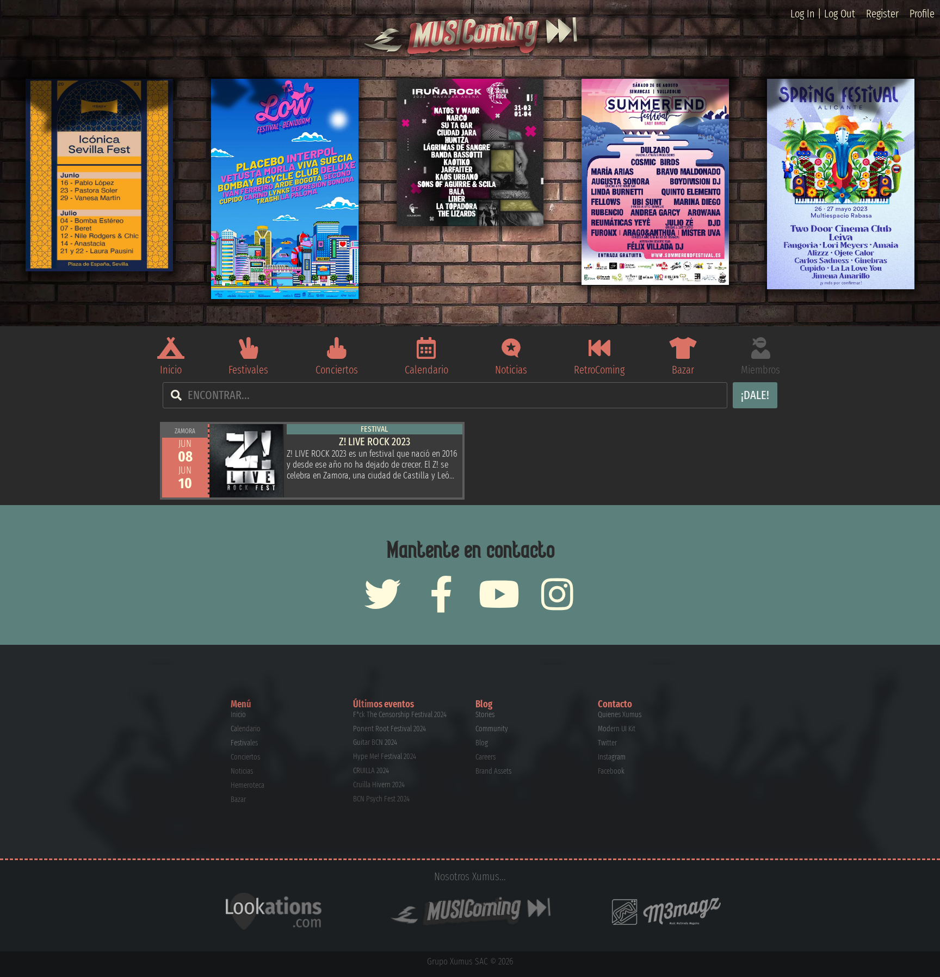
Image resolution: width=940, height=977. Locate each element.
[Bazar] (683, 348)
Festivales (248, 369)
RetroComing (599, 369)
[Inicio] (171, 348)
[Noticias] (511, 348)
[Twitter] (382, 594)
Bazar (683, 369)
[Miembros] (760, 348)
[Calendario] (426, 348)
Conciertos (337, 369)
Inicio (171, 369)
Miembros (760, 369)
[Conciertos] (337, 348)
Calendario (426, 369)
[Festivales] (248, 348)
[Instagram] (557, 594)
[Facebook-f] (441, 594)
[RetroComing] (599, 348)
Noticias (511, 369)
